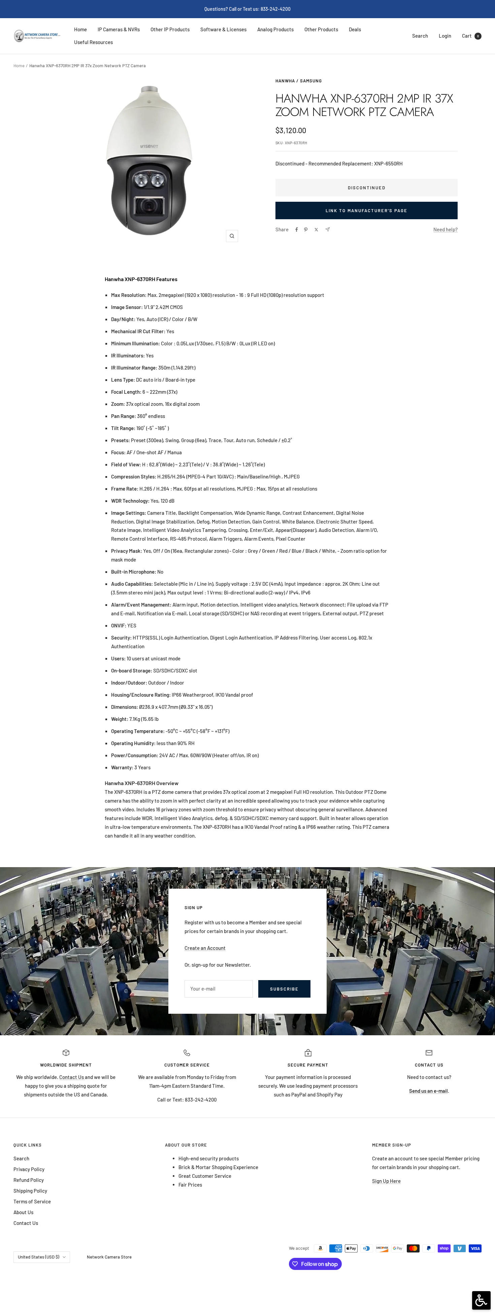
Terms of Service (32, 1201)
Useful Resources (93, 42)
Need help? (445, 229)
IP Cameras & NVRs (119, 29)
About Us (23, 1212)
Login (445, 36)
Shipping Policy (30, 1191)
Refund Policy (28, 1180)
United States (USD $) (38, 1257)
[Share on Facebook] (296, 229)
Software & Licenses (223, 29)
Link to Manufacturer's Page (366, 210)
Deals (355, 29)
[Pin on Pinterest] (305, 229)
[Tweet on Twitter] (316, 229)
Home (80, 29)
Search (420, 36)
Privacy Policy (28, 1169)
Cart (470, 36)
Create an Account (205, 948)
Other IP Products (170, 29)
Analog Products (275, 29)
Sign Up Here (386, 1181)
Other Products (321, 29)
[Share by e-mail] (327, 229)
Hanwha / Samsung (298, 80)
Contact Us (72, 1077)
